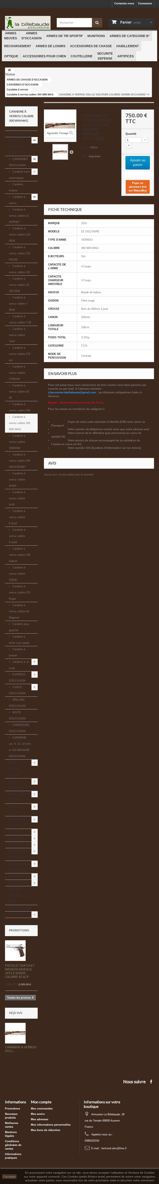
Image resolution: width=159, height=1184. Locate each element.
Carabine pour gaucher (19, 627)
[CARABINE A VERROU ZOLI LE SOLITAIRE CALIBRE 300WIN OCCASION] (60, 152)
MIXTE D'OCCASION (17, 715)
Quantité (130, 133)
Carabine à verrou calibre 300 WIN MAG (19, 423)
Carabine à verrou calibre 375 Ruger (19, 592)
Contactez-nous (124, 3)
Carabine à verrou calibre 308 (19, 407)
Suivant (71, 152)
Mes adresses (39, 1119)
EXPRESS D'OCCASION (17, 677)
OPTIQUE (15, 831)
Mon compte (41, 1102)
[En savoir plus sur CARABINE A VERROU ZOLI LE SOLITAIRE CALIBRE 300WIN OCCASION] (15, 1033)
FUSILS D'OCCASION (17, 690)
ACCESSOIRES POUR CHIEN (19, 867)
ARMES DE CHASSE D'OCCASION (17, 146)
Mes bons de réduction (45, 1130)
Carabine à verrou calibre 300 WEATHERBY (19, 460)
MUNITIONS (16, 838)
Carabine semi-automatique (19, 174)
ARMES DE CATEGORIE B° (18, 784)
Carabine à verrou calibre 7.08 (20, 319)
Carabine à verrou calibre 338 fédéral (19, 555)
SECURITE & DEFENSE (17, 822)
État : (86, 147)
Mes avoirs (38, 1114)
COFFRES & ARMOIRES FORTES (16, 895)
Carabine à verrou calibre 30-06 (19, 391)
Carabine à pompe (17, 652)
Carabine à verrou (17, 200)
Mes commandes (42, 1108)
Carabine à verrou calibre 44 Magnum (19, 611)
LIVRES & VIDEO (20, 908)
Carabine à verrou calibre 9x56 (17, 498)
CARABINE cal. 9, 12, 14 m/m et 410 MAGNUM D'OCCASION (20, 747)
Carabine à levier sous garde (19, 639)
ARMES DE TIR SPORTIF (18, 797)
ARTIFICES (16, 914)
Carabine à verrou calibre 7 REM (18, 303)
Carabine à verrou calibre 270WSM (17, 373)
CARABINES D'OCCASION (18, 162)
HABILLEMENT (18, 876)
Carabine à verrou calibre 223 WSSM (19, 253)
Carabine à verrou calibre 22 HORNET (19, 215)
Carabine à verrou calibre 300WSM (17, 442)
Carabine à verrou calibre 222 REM (19, 234)
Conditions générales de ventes (13, 1145)
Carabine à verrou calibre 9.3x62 (17, 517)
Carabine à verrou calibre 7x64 (17, 335)
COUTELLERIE (18, 882)
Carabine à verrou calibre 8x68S (17, 479)
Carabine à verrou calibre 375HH (17, 573)
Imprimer (95, 156)
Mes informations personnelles (51, 1124)
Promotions (19, 930)
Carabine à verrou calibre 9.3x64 (17, 536)
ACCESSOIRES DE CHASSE (19, 854)
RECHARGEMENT (20, 844)
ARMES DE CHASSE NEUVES (16, 769)
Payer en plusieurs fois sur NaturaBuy (138, 186)
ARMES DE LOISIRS (16, 809)
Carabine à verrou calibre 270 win (19, 354)
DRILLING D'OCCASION (17, 702)
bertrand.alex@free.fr (114, 1148)
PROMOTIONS (18, 133)
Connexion (145, 3)
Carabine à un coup (19, 665)
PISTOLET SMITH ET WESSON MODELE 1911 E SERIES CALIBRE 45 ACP (20, 971)
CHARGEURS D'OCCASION (19, 728)
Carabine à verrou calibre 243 (19, 269)
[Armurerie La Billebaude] (28, 23)
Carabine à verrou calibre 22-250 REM (19, 285)
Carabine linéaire (16, 187)
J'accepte (9, 1176)
